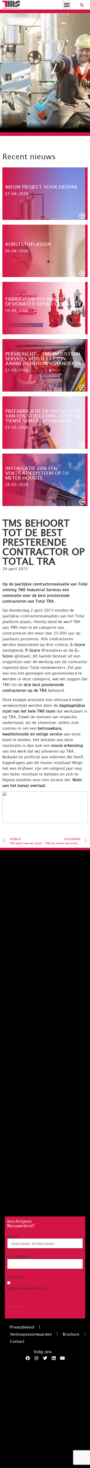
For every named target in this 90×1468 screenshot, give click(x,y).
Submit (17, 1306)
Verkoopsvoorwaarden (31, 1334)
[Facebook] (28, 1358)
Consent (16, 1277)
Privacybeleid (22, 1326)
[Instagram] (36, 1358)
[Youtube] (62, 1358)
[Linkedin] (53, 1358)
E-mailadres (20, 1256)
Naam (14, 1236)
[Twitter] (45, 1358)
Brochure (71, 1334)
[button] (66, 5)
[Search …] (82, 5)
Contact (17, 1341)
